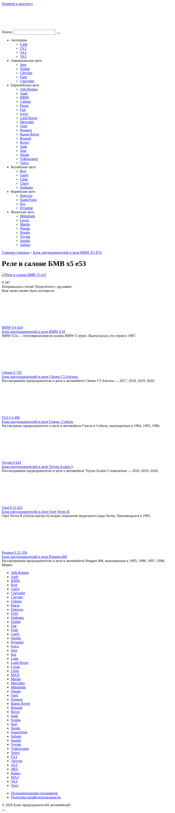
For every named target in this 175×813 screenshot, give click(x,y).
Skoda (24, 155)
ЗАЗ (23, 52)
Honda (25, 232)
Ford (23, 77)
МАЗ (15, 777)
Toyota (25, 236)
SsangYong (28, 200)
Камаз (15, 773)
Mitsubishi (27, 216)
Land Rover (28, 118)
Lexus (24, 220)
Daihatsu (26, 187)
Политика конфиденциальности (36, 797)
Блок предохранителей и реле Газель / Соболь (37, 422)
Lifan (24, 179)
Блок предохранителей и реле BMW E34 (33, 332)
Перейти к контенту (17, 4)
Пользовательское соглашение (34, 793)
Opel (23, 126)
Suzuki (25, 241)
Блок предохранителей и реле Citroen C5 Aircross (40, 377)
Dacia (24, 106)
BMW (24, 97)
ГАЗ (23, 48)
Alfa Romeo (29, 89)
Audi (23, 93)
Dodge (25, 69)
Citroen (25, 101)
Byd (23, 171)
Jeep (23, 65)
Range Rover (29, 134)
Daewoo (26, 196)
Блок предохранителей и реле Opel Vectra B (35, 512)
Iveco (24, 114)
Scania (16, 720)
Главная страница (15, 252)
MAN (15, 675)
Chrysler (26, 73)
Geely (24, 175)
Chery (24, 183)
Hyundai (26, 208)
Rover (24, 142)
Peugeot (26, 130)
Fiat (23, 110)
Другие (16, 761)
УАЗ (23, 56)
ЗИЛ (14, 769)
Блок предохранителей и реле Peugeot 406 (34, 557)
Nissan (25, 228)
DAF (14, 613)
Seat (23, 151)
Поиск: (8, 32)
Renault (25, 138)
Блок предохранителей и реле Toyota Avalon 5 (37, 467)
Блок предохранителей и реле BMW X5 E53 (67, 252)
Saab (23, 146)
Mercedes (27, 122)
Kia (22, 204)
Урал (14, 785)
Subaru (25, 245)
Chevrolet (27, 81)
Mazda (25, 224)
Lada (23, 44)
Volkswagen (29, 159)
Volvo (24, 163)
